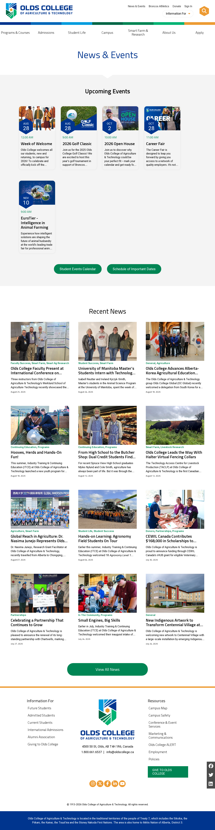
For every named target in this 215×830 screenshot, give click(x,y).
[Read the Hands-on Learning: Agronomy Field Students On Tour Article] (107, 509)
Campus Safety (159, 715)
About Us (169, 32)
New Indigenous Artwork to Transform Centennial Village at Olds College (173, 622)
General (150, 363)
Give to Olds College (162, 771)
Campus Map (158, 708)
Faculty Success (20, 363)
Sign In (188, 6)
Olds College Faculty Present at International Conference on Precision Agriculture (37, 370)
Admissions (46, 32)
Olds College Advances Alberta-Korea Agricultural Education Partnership (172, 370)
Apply (200, 32)
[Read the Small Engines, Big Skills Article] (107, 593)
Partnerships (163, 531)
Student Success (88, 363)
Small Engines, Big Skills (99, 620)
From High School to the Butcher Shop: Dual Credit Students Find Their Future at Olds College (106, 454)
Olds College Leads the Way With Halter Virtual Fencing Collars (174, 454)
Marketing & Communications (161, 735)
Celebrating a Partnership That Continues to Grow (37, 622)
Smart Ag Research (57, 363)
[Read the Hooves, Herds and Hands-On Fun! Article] (40, 425)
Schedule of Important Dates (134, 269)
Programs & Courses (15, 32)
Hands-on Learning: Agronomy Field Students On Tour (104, 538)
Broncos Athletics (159, 6)
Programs (43, 447)
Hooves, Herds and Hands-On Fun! (36, 454)
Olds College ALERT (162, 744)
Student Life (77, 32)
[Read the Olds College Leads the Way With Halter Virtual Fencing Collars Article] (175, 425)
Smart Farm (38, 363)
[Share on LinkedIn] (211, 784)
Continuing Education (23, 447)
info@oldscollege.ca (120, 752)
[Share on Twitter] (211, 775)
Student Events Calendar (78, 269)
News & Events (136, 6)
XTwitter (100, 783)
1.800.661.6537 (91, 752)
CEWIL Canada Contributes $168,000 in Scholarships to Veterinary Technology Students (173, 538)
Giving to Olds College (43, 744)
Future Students (39, 708)
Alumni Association (41, 736)
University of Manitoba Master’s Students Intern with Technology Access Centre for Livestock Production (106, 370)
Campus (107, 32)
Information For (176, 13)
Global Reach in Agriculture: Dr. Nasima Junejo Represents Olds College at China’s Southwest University (37, 538)
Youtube (122, 783)
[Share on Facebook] (211, 766)
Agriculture (163, 363)
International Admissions (45, 729)
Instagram (92, 783)
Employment (158, 751)
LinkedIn (115, 783)
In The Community (88, 615)
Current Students (40, 722)
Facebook (107, 783)
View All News (108, 669)
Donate (177, 6)
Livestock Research (172, 447)
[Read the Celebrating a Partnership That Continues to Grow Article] (40, 593)
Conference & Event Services (163, 724)
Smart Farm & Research (138, 32)
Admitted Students (41, 715)
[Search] (204, 11)
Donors (150, 531)
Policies (154, 759)
